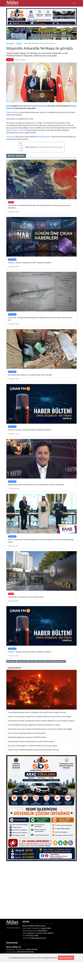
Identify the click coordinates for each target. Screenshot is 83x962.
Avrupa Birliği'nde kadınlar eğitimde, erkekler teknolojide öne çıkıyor (34, 725)
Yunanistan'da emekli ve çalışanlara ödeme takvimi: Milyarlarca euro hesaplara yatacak (41, 721)
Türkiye (18, 43)
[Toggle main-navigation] (74, 3)
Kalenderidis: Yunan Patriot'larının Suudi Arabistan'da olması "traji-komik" (36, 484)
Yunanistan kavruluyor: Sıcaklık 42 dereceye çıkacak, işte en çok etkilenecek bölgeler (40, 729)
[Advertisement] (41, 889)
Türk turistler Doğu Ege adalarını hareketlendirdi (26, 733)
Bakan (21, 106)
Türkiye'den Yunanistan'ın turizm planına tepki (25, 597)
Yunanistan (42, 106)
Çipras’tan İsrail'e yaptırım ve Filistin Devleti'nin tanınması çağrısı (32, 745)
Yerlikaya (31, 106)
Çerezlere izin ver (66, 958)
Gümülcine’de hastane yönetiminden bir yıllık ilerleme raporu (31, 741)
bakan (36, 123)
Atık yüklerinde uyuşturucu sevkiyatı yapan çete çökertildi (30, 375)
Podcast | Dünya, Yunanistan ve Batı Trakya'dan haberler (29, 263)
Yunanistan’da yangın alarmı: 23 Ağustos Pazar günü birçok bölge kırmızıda (37, 712)
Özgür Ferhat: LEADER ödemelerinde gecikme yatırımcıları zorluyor (33, 750)
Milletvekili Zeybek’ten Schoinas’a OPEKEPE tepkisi (27, 737)
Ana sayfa (10, 43)
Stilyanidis (10, 108)
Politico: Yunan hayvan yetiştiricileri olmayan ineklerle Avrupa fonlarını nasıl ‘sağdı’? (39, 716)
